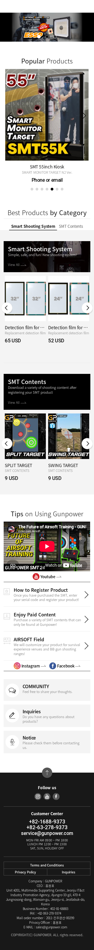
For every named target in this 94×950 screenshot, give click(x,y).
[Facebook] (56, 796)
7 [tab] (62, 189)
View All (14, 264)
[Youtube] (47, 796)
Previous (9, 115)
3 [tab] (42, 189)
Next (84, 115)
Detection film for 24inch (68, 327)
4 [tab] (47, 189)
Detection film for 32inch (25, 327)
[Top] (47, 773)
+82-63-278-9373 (47, 827)
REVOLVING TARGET (24, 465)
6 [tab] (57, 189)
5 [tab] (52, 189)
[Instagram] (37, 796)
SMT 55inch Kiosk (47, 166)
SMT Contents (71, 226)
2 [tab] (37, 189)
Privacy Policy (25, 872)
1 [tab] (32, 189)
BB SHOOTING (62, 465)
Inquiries (68, 872)
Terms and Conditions (47, 865)
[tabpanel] (47, 127)
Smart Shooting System (33, 226)
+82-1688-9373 (47, 822)
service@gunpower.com (47, 833)
